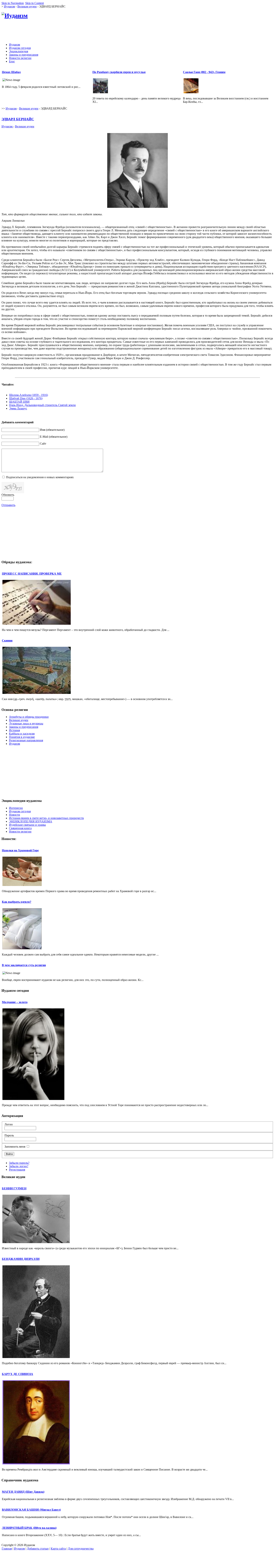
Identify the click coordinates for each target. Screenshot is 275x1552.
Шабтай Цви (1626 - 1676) (25, 398)
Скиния (7, 640)
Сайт (43, 443)
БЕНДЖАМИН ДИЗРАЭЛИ (20, 1258)
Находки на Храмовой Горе (20, 850)
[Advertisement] (205, 31)
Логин (8, 1124)
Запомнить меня (14, 1146)
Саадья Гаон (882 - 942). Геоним (204, 72)
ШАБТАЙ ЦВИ (19, 401)
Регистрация (17, 1169)
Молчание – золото (15, 1002)
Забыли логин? (18, 1166)
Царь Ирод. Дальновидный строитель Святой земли (42, 405)
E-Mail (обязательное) (53, 436)
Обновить (7, 494)
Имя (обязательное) (52, 429)
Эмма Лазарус (18, 408)
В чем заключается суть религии (24, 965)
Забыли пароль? (19, 1162)
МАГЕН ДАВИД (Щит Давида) (23, 1491)
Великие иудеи (27, 6)
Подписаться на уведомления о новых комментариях (40, 477)
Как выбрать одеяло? (16, 901)
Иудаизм (9, 6)
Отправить (8, 505)
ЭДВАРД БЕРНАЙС (17, 119)
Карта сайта (58, 1548)
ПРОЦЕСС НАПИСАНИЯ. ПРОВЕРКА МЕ (32, 573)
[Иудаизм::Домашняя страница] (14, 15)
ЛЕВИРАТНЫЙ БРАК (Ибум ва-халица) (29, 1527)
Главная (7, 1548)
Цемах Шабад (11, 72)
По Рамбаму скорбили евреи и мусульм (119, 72)
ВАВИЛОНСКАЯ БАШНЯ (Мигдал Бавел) (31, 1509)
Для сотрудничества (81, 1548)
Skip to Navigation (12, 3)
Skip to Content (34, 3)
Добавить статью (38, 1548)
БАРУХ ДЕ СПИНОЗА (17, 1374)
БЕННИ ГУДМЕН (14, 1188)
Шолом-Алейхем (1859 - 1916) (28, 395)
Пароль (9, 1135)
